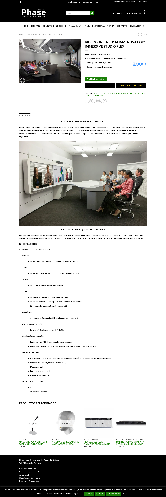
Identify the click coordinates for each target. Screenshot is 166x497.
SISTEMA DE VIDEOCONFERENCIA (50, 34)
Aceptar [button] (89, 494)
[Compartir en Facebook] (87, 101)
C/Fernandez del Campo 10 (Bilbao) (124, 1)
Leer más (125, 493)
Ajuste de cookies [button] (113, 494)
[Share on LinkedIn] (105, 101)
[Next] (146, 430)
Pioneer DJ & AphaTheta (79, 26)
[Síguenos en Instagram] (22, 2)
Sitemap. (37, 463)
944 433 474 (143, 1)
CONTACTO (122, 26)
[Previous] (19, 430)
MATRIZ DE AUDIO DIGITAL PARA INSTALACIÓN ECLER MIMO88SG (130, 443)
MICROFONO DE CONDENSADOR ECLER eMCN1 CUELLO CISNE (33, 443)
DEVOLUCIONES (136, 26)
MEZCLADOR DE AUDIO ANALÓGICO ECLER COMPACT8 (97, 443)
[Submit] (92, 13)
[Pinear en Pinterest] (100, 101)
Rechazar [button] (99, 494)
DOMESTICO (48, 26)
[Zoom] (22, 80)
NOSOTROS (35, 26)
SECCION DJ (61, 26)
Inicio (21, 34)
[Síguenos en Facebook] (20, 2)
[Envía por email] (96, 101)
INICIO (25, 26)
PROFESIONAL (98, 26)
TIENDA (110, 26)
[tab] (24, 115)
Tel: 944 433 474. (26, 463)
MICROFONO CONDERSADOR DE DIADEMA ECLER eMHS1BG (65, 443)
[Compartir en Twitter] (91, 101)
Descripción (24, 116)
